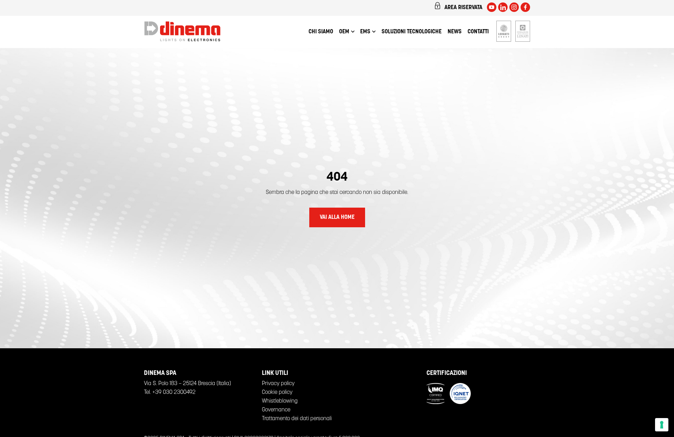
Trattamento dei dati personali (297, 419)
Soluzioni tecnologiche (412, 32)
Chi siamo (321, 32)
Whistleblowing (280, 401)
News (455, 32)
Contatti (478, 32)
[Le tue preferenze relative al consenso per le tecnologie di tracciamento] (661, 424)
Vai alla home (337, 217)
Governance (276, 410)
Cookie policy (277, 392)
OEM (344, 32)
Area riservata (463, 8)
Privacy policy (278, 383)
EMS (365, 32)
